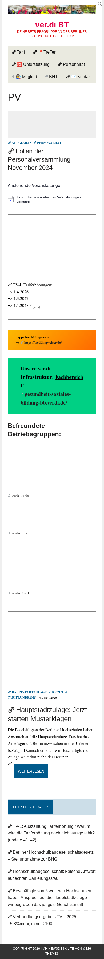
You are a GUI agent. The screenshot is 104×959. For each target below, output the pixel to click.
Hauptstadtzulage (29, 692)
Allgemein (21, 143)
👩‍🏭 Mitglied (26, 76)
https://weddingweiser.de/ (43, 342)
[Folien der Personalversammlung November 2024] (52, 134)
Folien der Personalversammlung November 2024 (39, 159)
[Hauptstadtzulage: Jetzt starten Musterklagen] (52, 685)
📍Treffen (47, 52)
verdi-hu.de (20, 495)
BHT (53, 76)
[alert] (52, 199)
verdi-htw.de (20, 593)
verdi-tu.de (19, 533)
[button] (100, 5)
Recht (57, 692)
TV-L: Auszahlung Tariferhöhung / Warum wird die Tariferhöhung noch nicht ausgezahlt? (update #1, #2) (51, 833)
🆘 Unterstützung (33, 64)
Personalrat (74, 64)
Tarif (21, 52)
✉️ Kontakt (81, 76)
